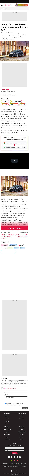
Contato (7, 421)
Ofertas (21, 439)
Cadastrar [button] (14, 453)
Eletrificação (7, 439)
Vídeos (7, 437)
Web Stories (21, 437)
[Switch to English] (14, 460)
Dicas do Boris (7, 434)
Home (2, 8)
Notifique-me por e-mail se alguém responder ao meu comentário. (15, 404)
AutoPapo (5, 89)
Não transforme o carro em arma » (22, 235)
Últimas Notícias (7, 429)
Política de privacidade (14, 474)
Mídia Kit (7, 423)
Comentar (25, 408)
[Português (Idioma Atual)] (11, 460)
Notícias (5, 8)
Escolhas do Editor (13, 245)
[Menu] (1, 5)
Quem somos (7, 416)
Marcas (21, 416)
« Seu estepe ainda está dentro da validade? (7, 236)
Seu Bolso (22, 434)
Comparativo (21, 418)
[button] (22, 5)
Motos (7, 432)
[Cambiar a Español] (17, 460)
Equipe (7, 418)
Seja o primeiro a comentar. (8, 95)
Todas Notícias (4, 245)
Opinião (21, 429)
